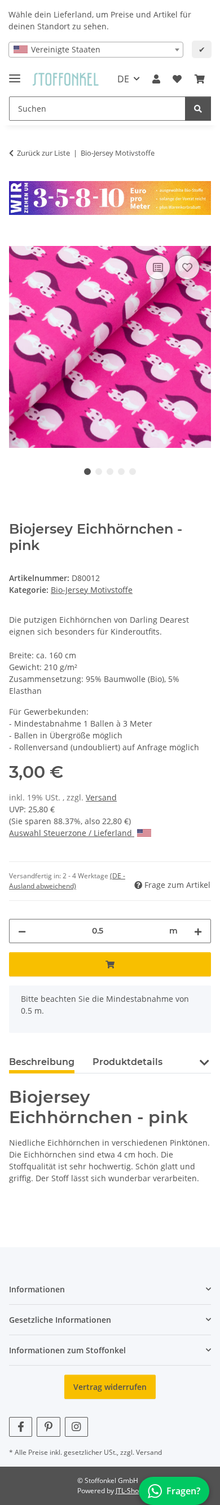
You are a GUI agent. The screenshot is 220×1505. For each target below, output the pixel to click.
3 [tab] (110, 471)
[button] (156, 79)
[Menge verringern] (22, 931)
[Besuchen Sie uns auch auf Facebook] (20, 1427)
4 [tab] (121, 471)
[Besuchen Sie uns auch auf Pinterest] (48, 1427)
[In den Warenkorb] (18, 240)
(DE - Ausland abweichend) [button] (67, 881)
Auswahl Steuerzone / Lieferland (71, 833)
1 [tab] (87, 471)
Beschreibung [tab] (41, 1062)
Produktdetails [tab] (127, 1062)
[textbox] (96, 49)
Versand (101, 797)
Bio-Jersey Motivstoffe (92, 589)
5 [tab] (132, 471)
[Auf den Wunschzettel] (187, 267)
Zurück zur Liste (43, 153)
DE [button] (123, 79)
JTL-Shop (129, 1490)
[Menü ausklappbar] (14, 74)
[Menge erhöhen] (198, 931)
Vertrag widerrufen (110, 1386)
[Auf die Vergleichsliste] (158, 267)
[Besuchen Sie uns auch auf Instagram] (76, 1427)
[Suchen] (198, 108)
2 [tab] (98, 471)
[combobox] (95, 50)
